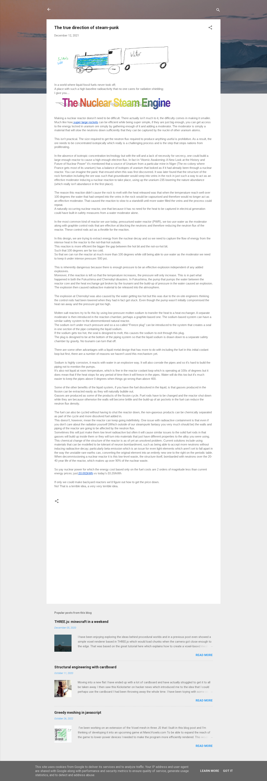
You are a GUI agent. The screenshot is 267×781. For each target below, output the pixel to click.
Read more (204, 655)
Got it (228, 771)
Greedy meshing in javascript (77, 712)
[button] (210, 28)
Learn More (209, 771)
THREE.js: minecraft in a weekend (81, 622)
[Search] (218, 11)
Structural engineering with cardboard (85, 667)
